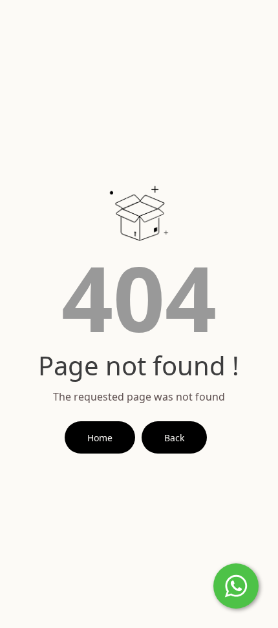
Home (99, 438)
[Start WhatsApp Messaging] (236, 585)
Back (174, 438)
